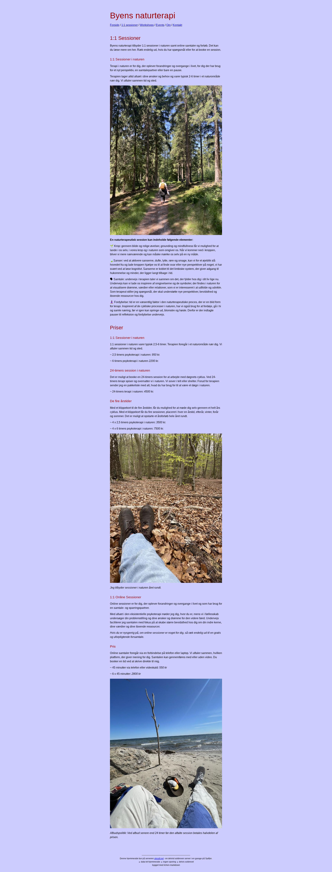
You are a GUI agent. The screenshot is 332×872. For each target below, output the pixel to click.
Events (160, 25)
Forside (114, 25)
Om (168, 25)
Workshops (147, 25)
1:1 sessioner (129, 25)
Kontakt (177, 25)
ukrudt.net (159, 858)
